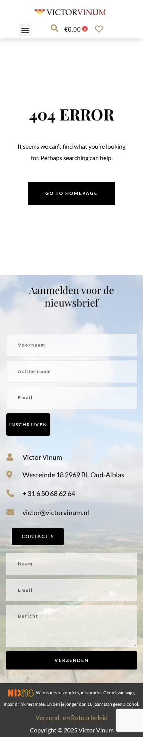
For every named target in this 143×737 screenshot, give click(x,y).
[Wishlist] (100, 29)
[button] (25, 30)
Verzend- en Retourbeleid (71, 718)
